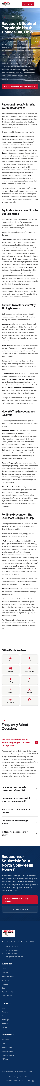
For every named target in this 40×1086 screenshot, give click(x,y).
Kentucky (5, 1040)
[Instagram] (33, 1081)
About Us (5, 980)
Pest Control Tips (8, 992)
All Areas (5, 1059)
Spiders (4, 1016)
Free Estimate (7, 996)
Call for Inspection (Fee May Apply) (18, 86)
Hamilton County (8, 1055)
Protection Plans (8, 976)
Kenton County (7, 1051)
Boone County (7, 1047)
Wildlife (4, 1027)
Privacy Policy (13, 1077)
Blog (3, 988)
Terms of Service (25, 1077)
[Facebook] (29, 1081)
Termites (5, 1012)
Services (5, 973)
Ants (3, 1008)
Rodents (5, 1023)
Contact (5, 984)
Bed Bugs (5, 1020)
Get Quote (28, 4)
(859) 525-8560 (21, 909)
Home (4, 969)
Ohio (3, 1043)
